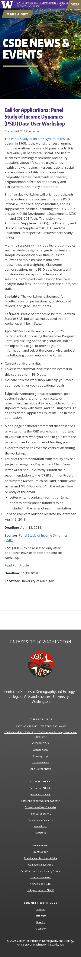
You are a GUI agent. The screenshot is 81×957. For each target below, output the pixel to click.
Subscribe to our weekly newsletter (40, 800)
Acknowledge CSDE (40, 883)
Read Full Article (17, 565)
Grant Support (40, 851)
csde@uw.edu (40, 749)
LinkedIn (40, 909)
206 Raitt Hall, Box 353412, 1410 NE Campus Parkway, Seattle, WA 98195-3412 (40, 734)
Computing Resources (40, 864)
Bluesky (40, 922)
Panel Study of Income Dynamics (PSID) (40, 138)
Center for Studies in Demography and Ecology (47, 4)
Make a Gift (17, 14)
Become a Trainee (41, 794)
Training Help (40, 756)
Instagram (40, 915)
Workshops (40, 826)
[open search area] (61, 4)
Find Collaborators (40, 813)
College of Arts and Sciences (29, 696)
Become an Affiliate (40, 788)
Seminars (40, 832)
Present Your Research (40, 820)
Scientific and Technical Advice (40, 858)
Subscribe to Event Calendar (40, 807)
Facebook (40, 928)
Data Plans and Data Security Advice (40, 871)
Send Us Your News (40, 768)
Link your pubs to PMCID (40, 890)
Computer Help (40, 762)
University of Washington (8, 4)
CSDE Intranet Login (40, 877)
